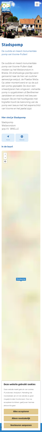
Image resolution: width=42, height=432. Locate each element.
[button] (21, 280)
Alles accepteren (21, 412)
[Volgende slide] (39, 21)
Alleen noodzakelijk (21, 418)
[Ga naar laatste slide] (2, 21)
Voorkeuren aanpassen (21, 425)
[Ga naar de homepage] (7, 7)
